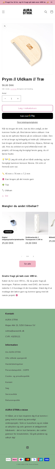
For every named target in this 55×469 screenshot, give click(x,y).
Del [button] (6, 196)
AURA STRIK (24, 464)
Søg (7, 388)
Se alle (27, 264)
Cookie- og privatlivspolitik (17, 376)
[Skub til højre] (33, 256)
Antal (4, 93)
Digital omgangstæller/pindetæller (13, 239)
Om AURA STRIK (13, 352)
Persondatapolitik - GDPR (17, 370)
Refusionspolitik (12, 400)
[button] (3, 12)
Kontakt (8, 382)
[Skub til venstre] (22, 256)
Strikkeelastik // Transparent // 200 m (34, 239)
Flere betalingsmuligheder (27, 122)
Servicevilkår (11, 394)
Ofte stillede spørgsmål (16, 358)
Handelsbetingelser (14, 364)
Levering (13, 89)
